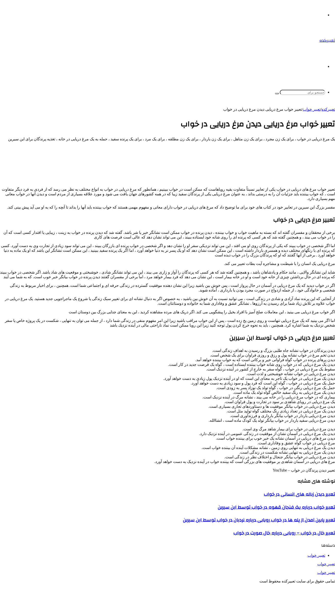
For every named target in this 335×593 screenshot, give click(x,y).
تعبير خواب (312, 109)
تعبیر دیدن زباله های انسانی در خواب (299, 494)
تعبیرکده (328, 109)
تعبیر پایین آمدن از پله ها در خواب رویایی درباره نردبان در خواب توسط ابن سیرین (259, 520)
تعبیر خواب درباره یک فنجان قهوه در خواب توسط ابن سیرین (276, 507)
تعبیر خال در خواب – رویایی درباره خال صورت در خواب (284, 533)
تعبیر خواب (326, 564)
